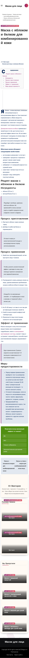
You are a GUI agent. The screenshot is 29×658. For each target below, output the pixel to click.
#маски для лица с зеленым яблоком (13, 64)
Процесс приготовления (12, 80)
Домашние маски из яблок (9, 128)
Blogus (23, 649)
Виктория (6, 62)
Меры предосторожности (12, 86)
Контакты (10, 655)
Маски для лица (13, 6)
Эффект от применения (11, 84)
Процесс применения (11, 82)
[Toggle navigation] (2, 5)
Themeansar (14, 652)
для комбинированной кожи (9, 26)
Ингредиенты (9, 78)
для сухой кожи (9, 575)
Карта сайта (18, 655)
